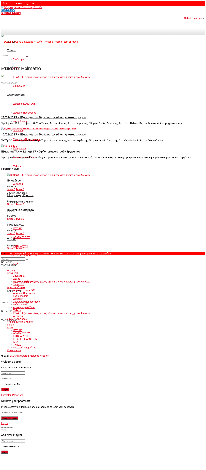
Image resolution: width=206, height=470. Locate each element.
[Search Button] (27, 56)
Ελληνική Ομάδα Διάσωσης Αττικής (29, 253)
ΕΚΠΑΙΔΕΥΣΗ (20, 246)
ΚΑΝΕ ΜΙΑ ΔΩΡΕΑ (11, 13)
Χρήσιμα (11, 273)
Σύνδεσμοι (19, 275)
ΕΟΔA (10, 327)
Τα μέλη (12, 239)
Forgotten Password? (12, 395)
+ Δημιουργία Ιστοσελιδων (96, 253)
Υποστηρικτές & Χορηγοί (20, 201)
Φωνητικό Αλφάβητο (20, 210)
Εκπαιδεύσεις (20, 121)
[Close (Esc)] (2, 427)
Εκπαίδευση (14, 180)
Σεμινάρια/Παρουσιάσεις (27, 301)
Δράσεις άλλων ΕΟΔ (24, 290)
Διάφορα (18, 184)
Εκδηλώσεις (20, 148)
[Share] (5, 427)
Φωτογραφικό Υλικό (24, 307)
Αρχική (11, 270)
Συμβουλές (19, 284)
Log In (4, 423)
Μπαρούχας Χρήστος (20, 195)
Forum (10, 324)
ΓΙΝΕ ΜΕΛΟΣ (8, 10)
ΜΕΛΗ (16, 341)
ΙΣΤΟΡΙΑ (17, 228)
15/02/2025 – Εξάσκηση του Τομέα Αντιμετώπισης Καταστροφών (43, 134)
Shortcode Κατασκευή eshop (66, 253)
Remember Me (13, 384)
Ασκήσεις (18, 130)
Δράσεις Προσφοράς (24, 293)
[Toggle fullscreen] (8, 427)
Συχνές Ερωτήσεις (17, 192)
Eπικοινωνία (14, 350)
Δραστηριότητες (16, 287)
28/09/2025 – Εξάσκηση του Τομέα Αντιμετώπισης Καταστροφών (43, 117)
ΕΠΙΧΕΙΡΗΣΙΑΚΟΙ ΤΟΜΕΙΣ (27, 255)
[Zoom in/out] (11, 427)
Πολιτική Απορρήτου (24, 347)
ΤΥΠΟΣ (17, 273)
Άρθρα (16, 278)
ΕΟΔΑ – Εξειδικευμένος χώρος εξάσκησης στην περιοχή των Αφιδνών (51, 175)
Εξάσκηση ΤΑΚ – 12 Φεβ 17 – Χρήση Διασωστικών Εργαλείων (40, 151)
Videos (17, 166)
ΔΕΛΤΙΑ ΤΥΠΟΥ (21, 237)
